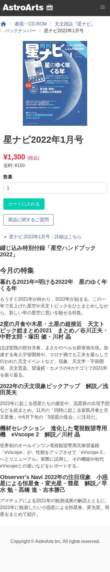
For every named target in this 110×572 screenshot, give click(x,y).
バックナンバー (20, 30)
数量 (7, 176)
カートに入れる (24, 203)
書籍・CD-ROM (31, 23)
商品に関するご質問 (28, 219)
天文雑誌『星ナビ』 (75, 23)
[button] (102, 7)
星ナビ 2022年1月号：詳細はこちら (45, 236)
